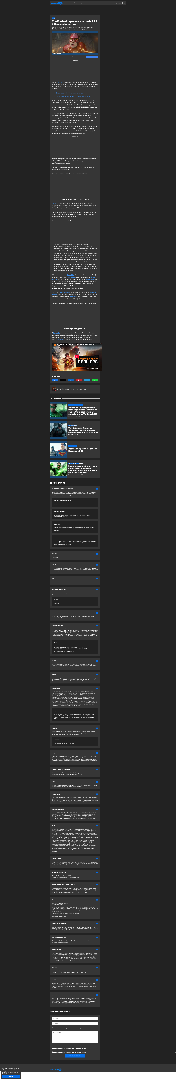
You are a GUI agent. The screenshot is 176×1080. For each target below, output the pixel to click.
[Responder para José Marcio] (97, 794)
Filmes (71, 3)
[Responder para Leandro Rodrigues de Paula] (97, 769)
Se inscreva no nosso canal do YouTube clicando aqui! (73, 96)
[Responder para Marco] (97, 674)
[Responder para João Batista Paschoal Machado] (97, 489)
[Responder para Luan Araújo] (97, 688)
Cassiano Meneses (62, 388)
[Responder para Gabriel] (97, 613)
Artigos (80, 3)
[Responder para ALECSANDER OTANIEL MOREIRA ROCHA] (97, 884)
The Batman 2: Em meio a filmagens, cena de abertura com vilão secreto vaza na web (83, 430)
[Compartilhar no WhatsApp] (95, 380)
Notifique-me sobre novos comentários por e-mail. (69, 1048)
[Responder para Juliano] (97, 728)
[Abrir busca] (124, 3)
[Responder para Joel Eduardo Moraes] (97, 937)
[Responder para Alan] (97, 825)
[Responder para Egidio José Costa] (97, 625)
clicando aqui (60, 339)
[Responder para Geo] (97, 578)
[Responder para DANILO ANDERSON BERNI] (97, 872)
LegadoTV (56, 333)
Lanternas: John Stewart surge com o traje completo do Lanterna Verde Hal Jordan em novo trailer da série (83, 469)
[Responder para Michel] (97, 565)
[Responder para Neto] (97, 753)
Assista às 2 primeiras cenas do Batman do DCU (83, 450)
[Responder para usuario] (97, 554)
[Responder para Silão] (97, 900)
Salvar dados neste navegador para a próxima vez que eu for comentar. (72, 1028)
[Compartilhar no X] (63, 380)
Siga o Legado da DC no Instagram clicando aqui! (72, 93)
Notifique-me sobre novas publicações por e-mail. (69, 1052)
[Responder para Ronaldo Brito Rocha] (97, 589)
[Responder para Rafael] (97, 661)
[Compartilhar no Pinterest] (79, 380)
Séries (75, 3)
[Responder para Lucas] (97, 980)
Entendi (11, 1076)
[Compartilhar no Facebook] (55, 380)
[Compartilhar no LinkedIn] (71, 380)
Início (53, 18)
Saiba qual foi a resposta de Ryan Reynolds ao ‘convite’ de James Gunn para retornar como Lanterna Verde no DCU (82, 410)
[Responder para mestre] (97, 967)
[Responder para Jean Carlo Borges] (97, 809)
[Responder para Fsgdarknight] (97, 949)
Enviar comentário (75, 1056)
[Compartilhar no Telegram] (87, 380)
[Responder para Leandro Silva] (97, 858)
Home (66, 3)
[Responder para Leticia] (97, 782)
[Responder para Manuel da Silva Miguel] (97, 923)
